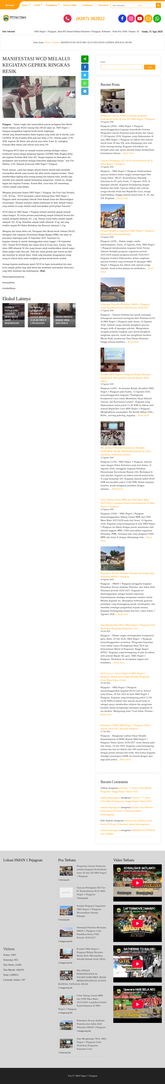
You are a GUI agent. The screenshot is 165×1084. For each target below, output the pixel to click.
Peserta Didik (70, 5)
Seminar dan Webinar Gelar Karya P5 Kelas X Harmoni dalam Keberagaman (127, 811)
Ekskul (56, 42)
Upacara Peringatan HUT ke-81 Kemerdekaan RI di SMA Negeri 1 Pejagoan (91, 891)
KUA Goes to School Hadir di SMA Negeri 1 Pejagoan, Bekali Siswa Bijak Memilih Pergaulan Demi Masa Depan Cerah (125, 676)
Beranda (10, 5)
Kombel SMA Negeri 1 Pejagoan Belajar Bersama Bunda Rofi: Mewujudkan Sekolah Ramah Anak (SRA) (125, 377)
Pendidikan (51, 5)
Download (103, 5)
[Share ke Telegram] (84, 91)
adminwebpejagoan (110, 797)
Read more (128, 153)
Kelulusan (87, 5)
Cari (103, 62)
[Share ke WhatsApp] (84, 83)
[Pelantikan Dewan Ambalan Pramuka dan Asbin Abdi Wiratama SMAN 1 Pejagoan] (113, 558)
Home (47, 42)
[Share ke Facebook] (84, 67)
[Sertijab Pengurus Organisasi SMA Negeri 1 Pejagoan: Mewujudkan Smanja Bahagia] (113, 216)
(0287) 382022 (90, 18)
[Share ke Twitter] (84, 75)
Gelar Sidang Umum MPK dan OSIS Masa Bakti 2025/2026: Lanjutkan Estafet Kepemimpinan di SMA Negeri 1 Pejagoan (128, 503)
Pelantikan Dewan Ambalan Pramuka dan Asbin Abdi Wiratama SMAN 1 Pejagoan (91, 1024)
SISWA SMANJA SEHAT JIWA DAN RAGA (64, 320)
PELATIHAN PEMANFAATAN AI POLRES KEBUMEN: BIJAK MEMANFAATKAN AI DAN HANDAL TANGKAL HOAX (126, 451)
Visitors (9, 949)
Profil (37, 5)
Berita (25, 5)
